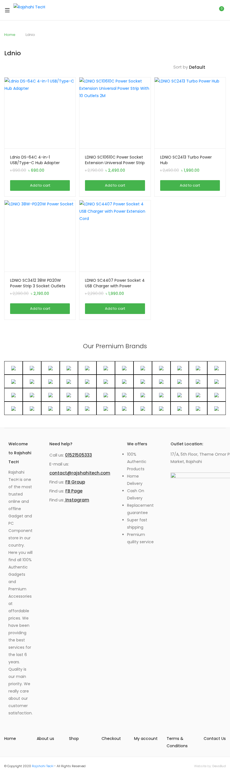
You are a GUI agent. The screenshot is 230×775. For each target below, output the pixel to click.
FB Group (75, 482)
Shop (74, 738)
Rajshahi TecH (42, 766)
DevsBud (219, 766)
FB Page (73, 491)
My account (146, 738)
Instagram (76, 500)
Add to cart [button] (40, 185)
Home (9, 34)
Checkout (111, 738)
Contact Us (215, 738)
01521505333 (78, 455)
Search (207, 10)
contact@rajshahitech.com (79, 473)
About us (45, 738)
